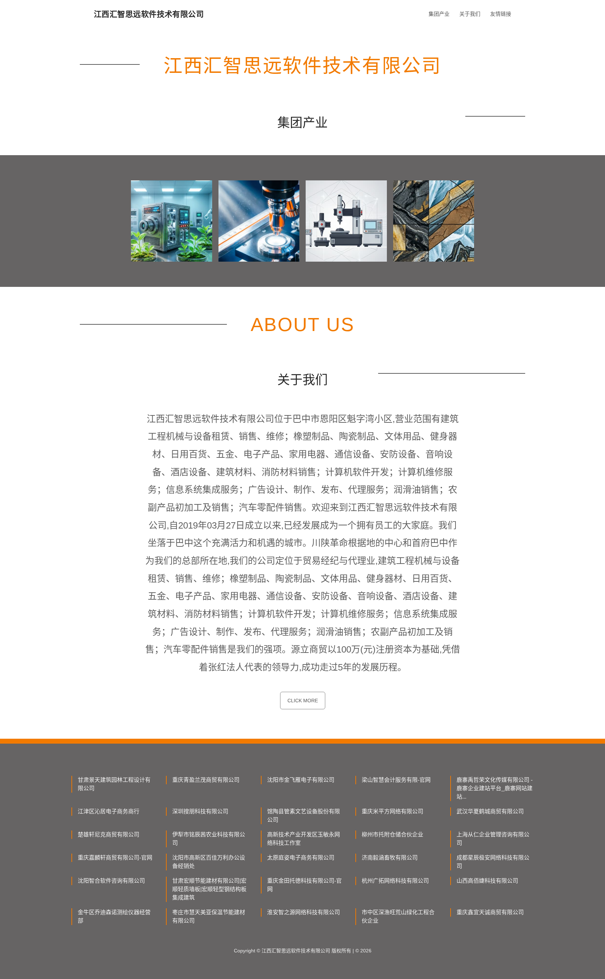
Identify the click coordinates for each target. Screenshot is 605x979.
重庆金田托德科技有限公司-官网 (304, 885)
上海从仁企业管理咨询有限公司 (493, 839)
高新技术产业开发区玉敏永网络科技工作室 (303, 839)
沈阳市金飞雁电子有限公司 (300, 780)
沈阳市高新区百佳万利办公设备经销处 (208, 862)
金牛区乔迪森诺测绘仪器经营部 (114, 916)
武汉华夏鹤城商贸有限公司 (490, 811)
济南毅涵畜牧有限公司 (390, 858)
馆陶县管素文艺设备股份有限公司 (303, 815)
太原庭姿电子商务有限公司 (300, 858)
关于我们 (469, 14)
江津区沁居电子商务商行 (108, 811)
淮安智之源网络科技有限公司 (303, 912)
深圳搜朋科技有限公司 (200, 811)
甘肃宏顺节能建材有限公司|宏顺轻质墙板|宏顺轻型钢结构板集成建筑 (209, 889)
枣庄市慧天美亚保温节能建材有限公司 (208, 916)
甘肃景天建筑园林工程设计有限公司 (114, 784)
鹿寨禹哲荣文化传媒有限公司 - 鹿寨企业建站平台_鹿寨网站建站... (495, 788)
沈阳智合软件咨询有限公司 (111, 881)
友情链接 (500, 14)
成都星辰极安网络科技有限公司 (493, 862)
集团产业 (439, 14)
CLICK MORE (302, 700)
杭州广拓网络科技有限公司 (395, 881)
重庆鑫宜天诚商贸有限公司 (490, 912)
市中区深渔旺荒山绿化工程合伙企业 (398, 916)
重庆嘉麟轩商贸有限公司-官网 (115, 858)
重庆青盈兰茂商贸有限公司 (205, 780)
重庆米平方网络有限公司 (392, 811)
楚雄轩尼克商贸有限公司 (108, 834)
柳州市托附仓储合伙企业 (392, 834)
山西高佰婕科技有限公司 (487, 881)
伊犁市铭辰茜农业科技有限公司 (208, 839)
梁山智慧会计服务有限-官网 (396, 780)
